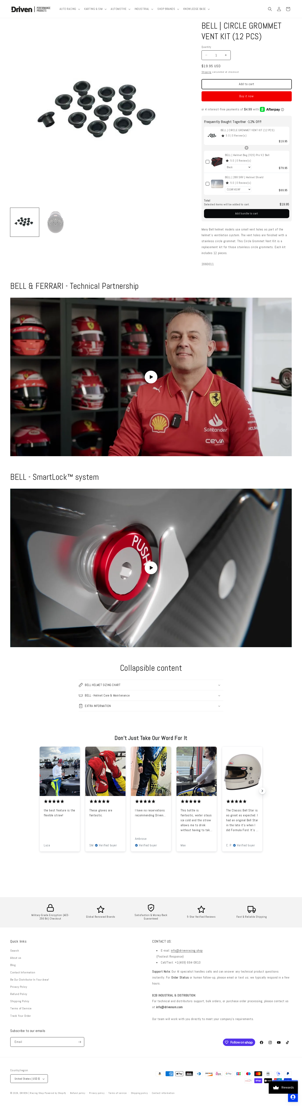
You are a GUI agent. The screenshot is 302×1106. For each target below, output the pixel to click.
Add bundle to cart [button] (246, 213)
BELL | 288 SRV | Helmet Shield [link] (244, 177)
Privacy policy (96, 1093)
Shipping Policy (19, 1001)
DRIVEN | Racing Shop (32, 1093)
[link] (212, 135)
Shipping (207, 72)
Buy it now (246, 96)
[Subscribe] (79, 1042)
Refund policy (77, 1093)
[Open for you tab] (293, 1097)
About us (15, 958)
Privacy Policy (18, 987)
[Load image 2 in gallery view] (55, 222)
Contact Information (22, 972)
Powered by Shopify (55, 1093)
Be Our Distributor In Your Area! (29, 979)
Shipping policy (139, 1093)
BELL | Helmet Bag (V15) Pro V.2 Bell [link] (247, 155)
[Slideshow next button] (262, 791)
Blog (13, 965)
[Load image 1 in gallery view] (24, 222)
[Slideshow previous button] (39, 791)
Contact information (163, 1093)
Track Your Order (20, 1016)
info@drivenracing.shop (187, 950)
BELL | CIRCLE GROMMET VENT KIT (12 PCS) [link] (247, 130)
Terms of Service (21, 1008)
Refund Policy (18, 994)
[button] (69, 9)
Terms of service (117, 1093)
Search (14, 950)
